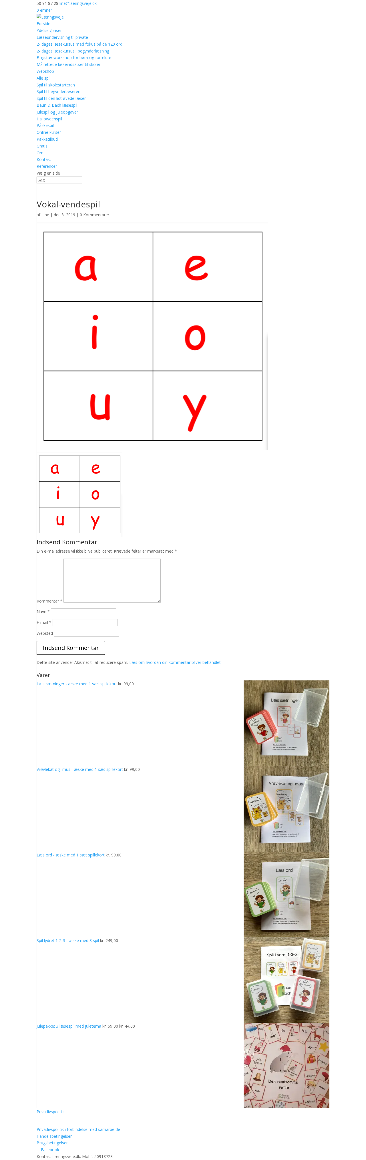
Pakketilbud (47, 139)
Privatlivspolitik (50, 1111)
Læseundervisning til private (62, 37)
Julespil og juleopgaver (57, 112)
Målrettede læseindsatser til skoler (68, 64)
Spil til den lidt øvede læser (61, 98)
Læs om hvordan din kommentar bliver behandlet (175, 662)
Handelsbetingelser (54, 1136)
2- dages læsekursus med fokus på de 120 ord (79, 44)
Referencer (47, 166)
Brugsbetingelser (52, 1142)
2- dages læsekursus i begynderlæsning (73, 51)
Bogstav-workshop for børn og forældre (74, 57)
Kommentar (49, 601)
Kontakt (44, 159)
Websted (45, 633)
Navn (43, 611)
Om (40, 152)
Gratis (42, 146)
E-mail (44, 622)
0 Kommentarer (94, 214)
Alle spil (43, 78)
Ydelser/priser (49, 30)
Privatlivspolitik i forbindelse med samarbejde (78, 1129)
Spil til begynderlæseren (58, 91)
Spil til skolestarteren (56, 85)
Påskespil (45, 125)
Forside (43, 23)
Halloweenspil (49, 119)
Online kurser (49, 132)
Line (45, 214)
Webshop (45, 71)
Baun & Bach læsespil (57, 105)
